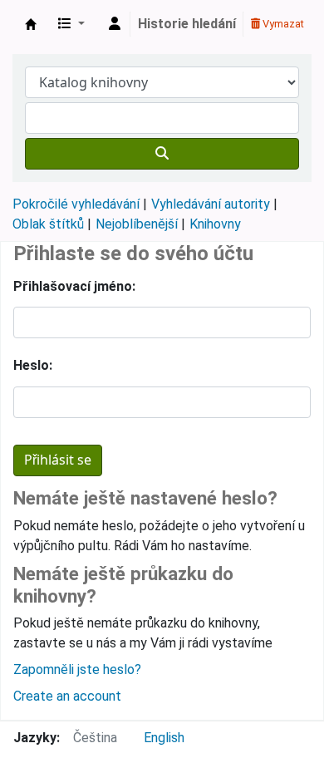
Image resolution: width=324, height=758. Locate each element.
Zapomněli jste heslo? (77, 669)
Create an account (67, 696)
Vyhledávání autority (210, 204)
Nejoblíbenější (137, 224)
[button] (71, 24)
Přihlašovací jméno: (74, 286)
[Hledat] (162, 154)
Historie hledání (187, 24)
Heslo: (32, 365)
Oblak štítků (48, 224)
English (164, 738)
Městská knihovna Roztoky (31, 24)
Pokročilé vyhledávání (76, 204)
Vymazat (282, 23)
